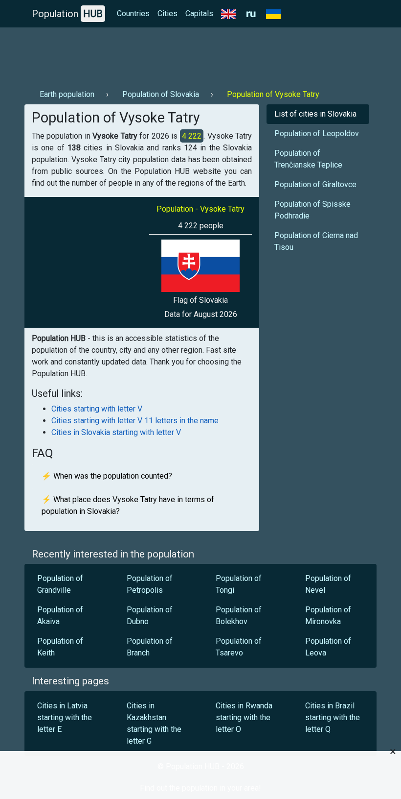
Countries (133, 13)
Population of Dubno (150, 615)
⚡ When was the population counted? (107, 476)
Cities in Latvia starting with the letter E (64, 717)
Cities (167, 13)
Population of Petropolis (150, 584)
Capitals (199, 13)
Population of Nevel (328, 584)
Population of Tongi (239, 584)
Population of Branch (150, 646)
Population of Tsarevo (239, 646)
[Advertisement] (200, 54)
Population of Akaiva (60, 615)
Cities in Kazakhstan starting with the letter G (154, 723)
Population (67, 14)
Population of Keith (60, 646)
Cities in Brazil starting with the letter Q (332, 717)
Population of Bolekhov (239, 615)
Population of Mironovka (328, 615)
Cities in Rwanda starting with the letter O (244, 717)
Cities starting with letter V (96, 408)
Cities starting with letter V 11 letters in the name (135, 420)
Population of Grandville (60, 584)
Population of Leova (328, 646)
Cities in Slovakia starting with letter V (116, 432)
